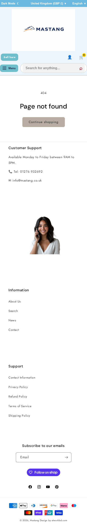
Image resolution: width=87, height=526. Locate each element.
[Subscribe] (66, 457)
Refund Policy (17, 396)
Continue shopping (43, 122)
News (12, 320)
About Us (14, 301)
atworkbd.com (59, 520)
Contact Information (21, 377)
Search (13, 311)
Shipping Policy (19, 415)
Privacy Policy (18, 387)
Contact (13, 330)
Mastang (35, 520)
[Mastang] (43, 30)
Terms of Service (19, 406)
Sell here (9, 57)
